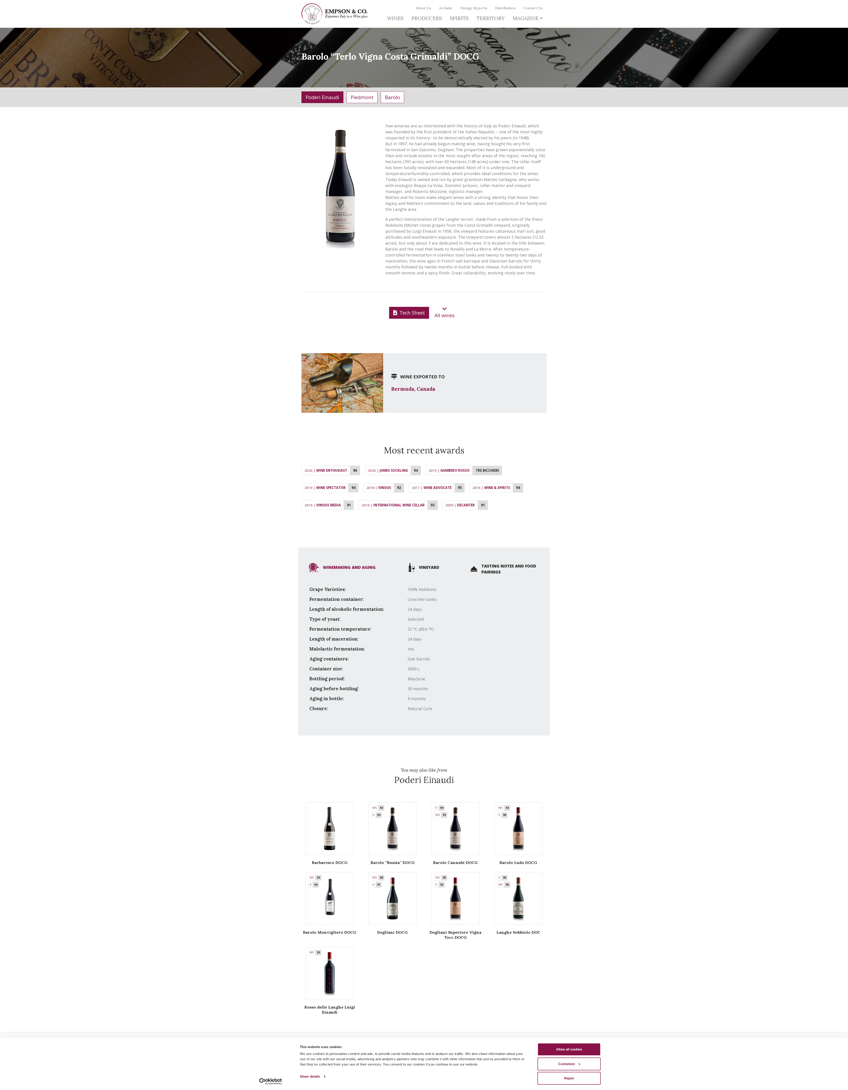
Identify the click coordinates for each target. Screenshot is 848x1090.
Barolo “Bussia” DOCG (393, 862)
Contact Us (533, 8)
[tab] (342, 567)
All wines (444, 315)
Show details (310, 1076)
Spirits (459, 18)
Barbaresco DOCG (330, 862)
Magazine (526, 18)
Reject (569, 1078)
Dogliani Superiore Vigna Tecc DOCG (455, 935)
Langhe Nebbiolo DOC (518, 932)
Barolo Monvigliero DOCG (329, 932)
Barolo (392, 97)
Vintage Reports (473, 8)
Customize (566, 1064)
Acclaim (445, 8)
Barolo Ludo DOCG (518, 862)
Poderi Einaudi (322, 97)
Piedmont (362, 97)
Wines (395, 18)
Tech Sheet (411, 312)
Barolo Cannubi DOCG (455, 862)
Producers (426, 18)
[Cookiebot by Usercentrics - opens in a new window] (270, 1081)
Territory (491, 18)
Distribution (505, 8)
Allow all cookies (569, 1049)
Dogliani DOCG (392, 932)
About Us (423, 8)
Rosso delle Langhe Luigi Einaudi (329, 1010)
